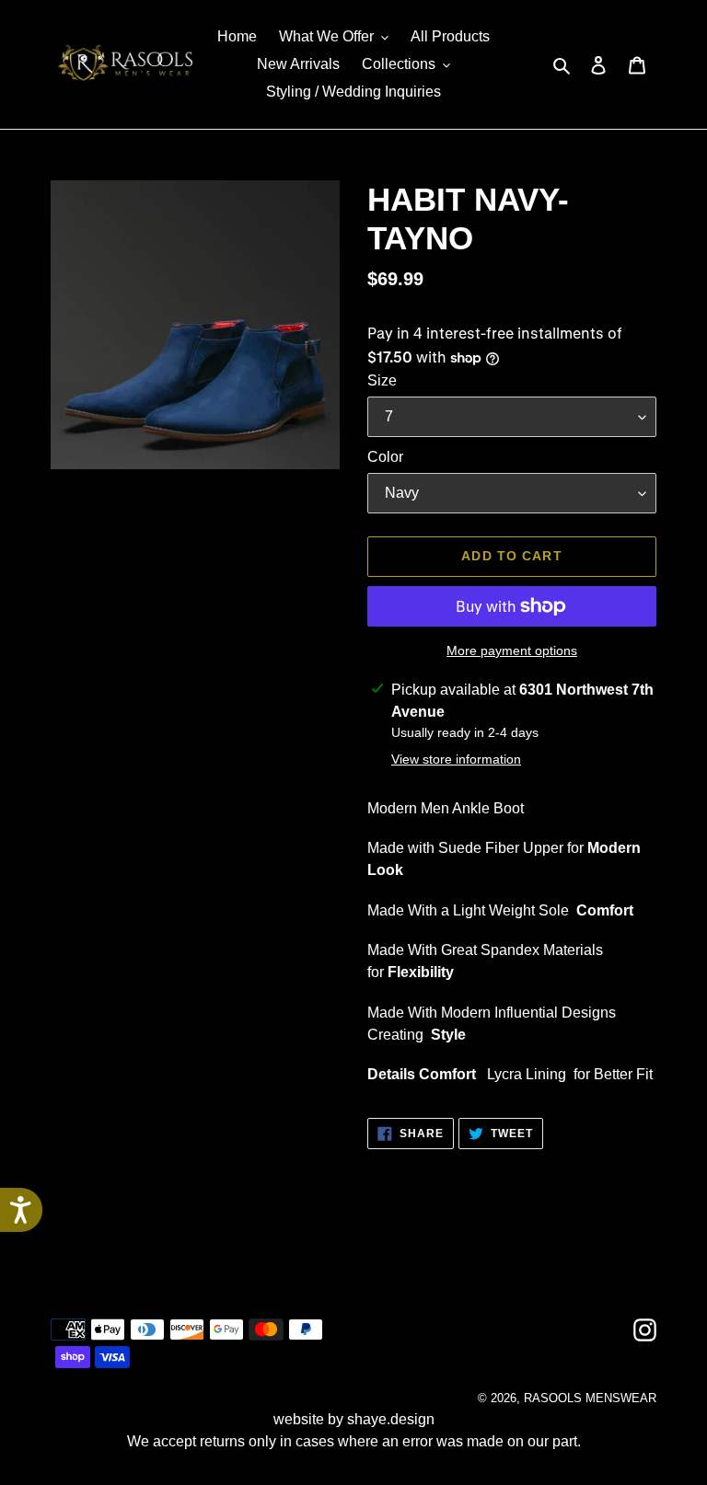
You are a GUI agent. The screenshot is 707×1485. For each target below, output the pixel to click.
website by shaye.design (354, 1419)
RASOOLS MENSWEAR (590, 1398)
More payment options (511, 650)
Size (382, 380)
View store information (456, 759)
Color (385, 457)
